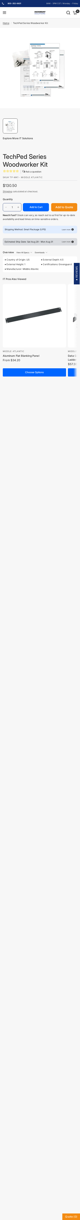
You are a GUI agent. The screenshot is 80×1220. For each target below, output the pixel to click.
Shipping (7, 191)
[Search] (68, 12)
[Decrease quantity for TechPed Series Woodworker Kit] (6, 207)
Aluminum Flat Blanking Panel (21, 355)
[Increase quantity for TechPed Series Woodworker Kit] (18, 207)
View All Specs (22, 252)
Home (6, 23)
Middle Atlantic (13, 351)
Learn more (66, 230)
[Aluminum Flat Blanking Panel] (34, 316)
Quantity (8, 199)
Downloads (39, 252)
